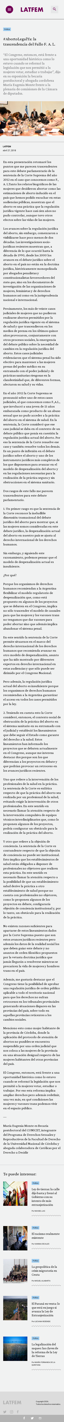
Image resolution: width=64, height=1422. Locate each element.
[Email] (40, 1418)
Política (7, 29)
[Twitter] (32, 1418)
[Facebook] (18, 1411)
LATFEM (7, 146)
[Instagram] (11, 1411)
